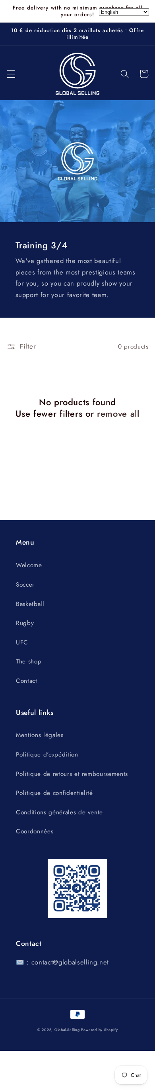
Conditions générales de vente (59, 812)
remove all (118, 413)
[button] (10, 73)
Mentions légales (40, 735)
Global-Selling (67, 1029)
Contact (26, 681)
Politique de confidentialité (54, 793)
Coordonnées (34, 831)
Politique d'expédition (47, 754)
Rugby (25, 623)
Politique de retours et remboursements (72, 774)
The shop (28, 661)
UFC (22, 642)
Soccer (25, 584)
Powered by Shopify (99, 1029)
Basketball (30, 604)
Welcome (29, 565)
